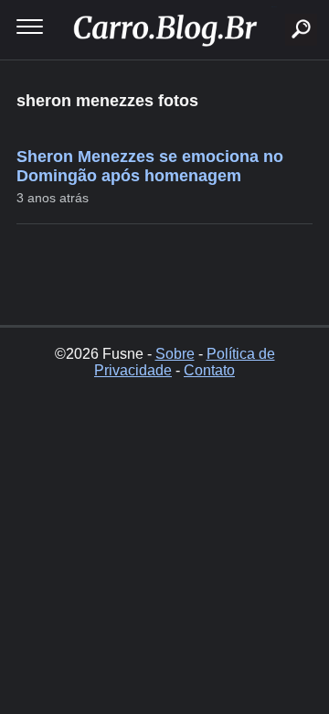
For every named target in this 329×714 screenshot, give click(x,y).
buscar (273, 6)
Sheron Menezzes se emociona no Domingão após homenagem (149, 166)
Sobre (175, 354)
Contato (209, 370)
